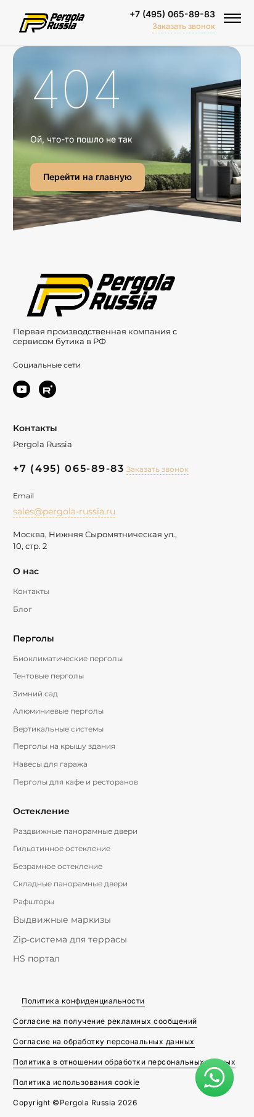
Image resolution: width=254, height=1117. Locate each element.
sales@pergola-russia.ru (64, 511)
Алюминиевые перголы (58, 710)
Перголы (33, 638)
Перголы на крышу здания (64, 746)
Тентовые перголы (48, 675)
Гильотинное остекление (61, 848)
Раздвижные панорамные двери (75, 831)
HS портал (36, 958)
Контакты (31, 591)
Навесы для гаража (50, 764)
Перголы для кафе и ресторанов (75, 781)
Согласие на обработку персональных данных (104, 1041)
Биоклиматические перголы (68, 658)
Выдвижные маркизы (62, 919)
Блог (22, 609)
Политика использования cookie (76, 1082)
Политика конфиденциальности (83, 1000)
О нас (26, 571)
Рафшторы (33, 901)
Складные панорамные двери (70, 883)
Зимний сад (35, 693)
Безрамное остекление (57, 866)
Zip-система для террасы (70, 939)
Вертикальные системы (58, 728)
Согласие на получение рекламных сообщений (105, 1021)
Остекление (41, 811)
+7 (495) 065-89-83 (172, 14)
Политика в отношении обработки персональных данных (124, 1061)
